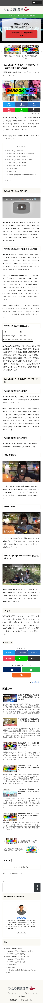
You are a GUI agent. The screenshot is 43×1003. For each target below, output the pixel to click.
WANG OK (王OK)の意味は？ (18, 156)
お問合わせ (21, 996)
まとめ (9, 180)
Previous (2, 52)
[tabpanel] (12, 51)
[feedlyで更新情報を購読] (31, 669)
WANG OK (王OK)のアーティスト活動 (19, 159)
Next (41, 52)
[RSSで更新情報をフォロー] (21, 675)
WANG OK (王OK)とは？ (15, 151)
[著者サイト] (12, 669)
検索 (4, 882)
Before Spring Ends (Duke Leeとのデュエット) (23, 970)
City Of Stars (13, 168)
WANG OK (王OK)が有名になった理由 (21, 153)
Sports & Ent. (8, 642)
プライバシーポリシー (31, 993)
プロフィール (11, 993)
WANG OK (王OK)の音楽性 (17, 162)
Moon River (12, 171)
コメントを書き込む (21, 867)
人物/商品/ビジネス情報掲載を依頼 (21, 34)
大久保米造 (21, 918)
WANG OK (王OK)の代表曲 (17, 165)
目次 (18, 146)
